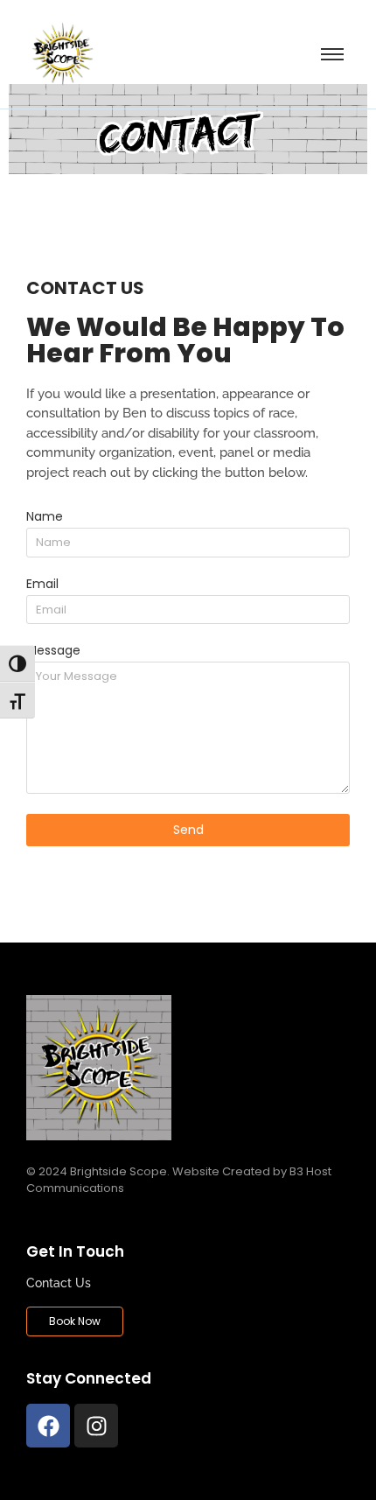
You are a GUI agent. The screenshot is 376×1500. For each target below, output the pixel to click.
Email (42, 585)
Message (53, 651)
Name (44, 517)
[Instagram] (96, 1425)
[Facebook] (48, 1425)
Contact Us (58, 1283)
